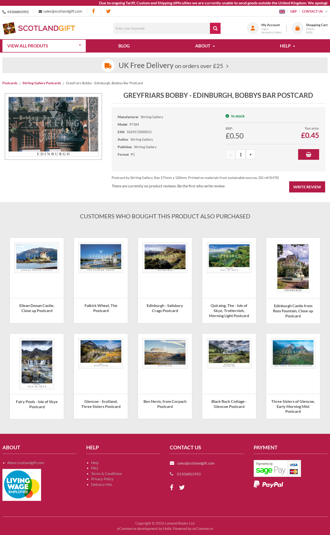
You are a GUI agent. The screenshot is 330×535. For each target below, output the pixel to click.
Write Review (307, 186)
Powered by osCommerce (193, 528)
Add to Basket (308, 154)
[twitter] (108, 11)
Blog (124, 45)
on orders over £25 (171, 65)
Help (95, 462)
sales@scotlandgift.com (62, 11)
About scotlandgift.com (25, 462)
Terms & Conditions (106, 473)
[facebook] (94, 11)
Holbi (167, 528)
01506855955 (18, 12)
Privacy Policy (102, 479)
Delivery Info (101, 484)
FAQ (94, 468)
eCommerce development (137, 528)
